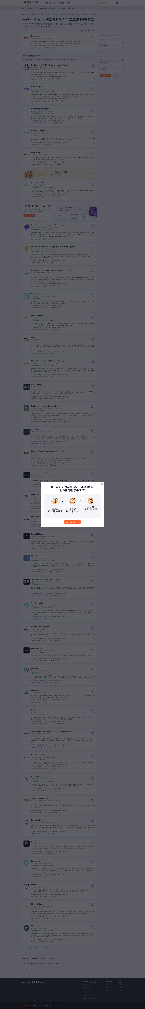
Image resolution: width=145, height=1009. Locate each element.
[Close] (102, 484)
